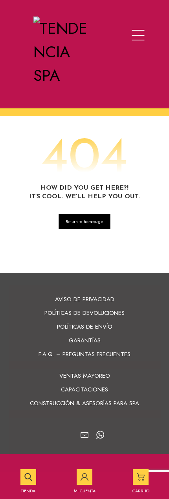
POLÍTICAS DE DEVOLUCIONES (84, 313)
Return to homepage (84, 221)
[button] (138, 35)
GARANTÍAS (85, 340)
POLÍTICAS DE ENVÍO (84, 326)
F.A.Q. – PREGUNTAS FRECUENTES (84, 354)
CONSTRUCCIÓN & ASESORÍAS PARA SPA (84, 403)
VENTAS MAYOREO (84, 375)
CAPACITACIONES (84, 389)
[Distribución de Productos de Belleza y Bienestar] (61, 51)
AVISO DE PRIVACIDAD (84, 299)
